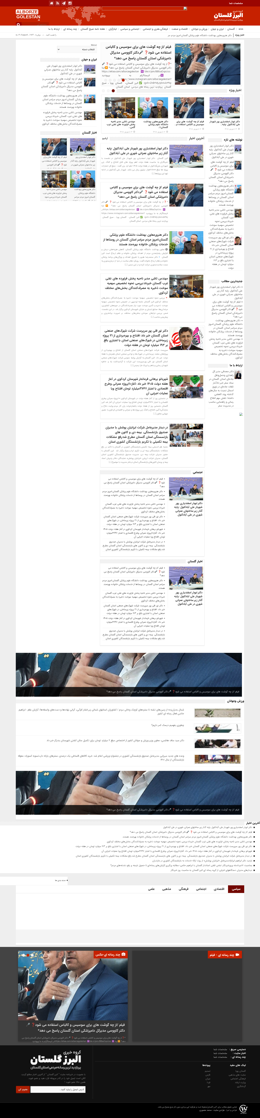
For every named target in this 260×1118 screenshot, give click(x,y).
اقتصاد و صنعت (179, 29)
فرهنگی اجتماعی (238, 1078)
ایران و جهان (217, 29)
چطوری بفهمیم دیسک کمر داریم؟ (168, 725)
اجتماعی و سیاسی (129, 29)
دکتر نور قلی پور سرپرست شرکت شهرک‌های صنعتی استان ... (227, 124)
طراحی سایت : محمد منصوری (212, 1110)
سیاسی (236, 889)
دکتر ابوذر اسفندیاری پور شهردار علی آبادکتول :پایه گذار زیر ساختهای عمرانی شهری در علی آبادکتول (221, 151)
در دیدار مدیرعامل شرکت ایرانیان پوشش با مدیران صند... (156, 124)
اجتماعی (201, 889)
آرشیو (105, 138)
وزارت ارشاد (240, 1082)
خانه (240, 29)
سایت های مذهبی (237, 1075)
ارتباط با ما (54, 29)
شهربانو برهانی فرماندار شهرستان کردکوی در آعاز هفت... (192, 124)
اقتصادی (219, 889)
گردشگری (241, 1086)
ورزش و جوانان (199, 29)
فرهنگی (183, 889)
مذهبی (166, 889)
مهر (208, 1086)
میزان (207, 1078)
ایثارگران (112, 29)
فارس (207, 1075)
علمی (151, 889)
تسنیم (207, 1071)
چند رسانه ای (70, 29)
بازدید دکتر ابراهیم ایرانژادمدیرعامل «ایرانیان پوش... (123, 124)
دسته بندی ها (60, 881)
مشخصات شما (236, 3)
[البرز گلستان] (48, 1070)
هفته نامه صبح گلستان (93, 29)
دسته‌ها (94, 45)
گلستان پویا (240, 1071)
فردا (208, 1082)
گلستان (231, 29)
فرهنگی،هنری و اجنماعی (155, 29)
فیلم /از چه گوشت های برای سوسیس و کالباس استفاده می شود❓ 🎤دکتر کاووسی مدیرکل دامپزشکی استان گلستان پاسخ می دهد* (221, 171)
